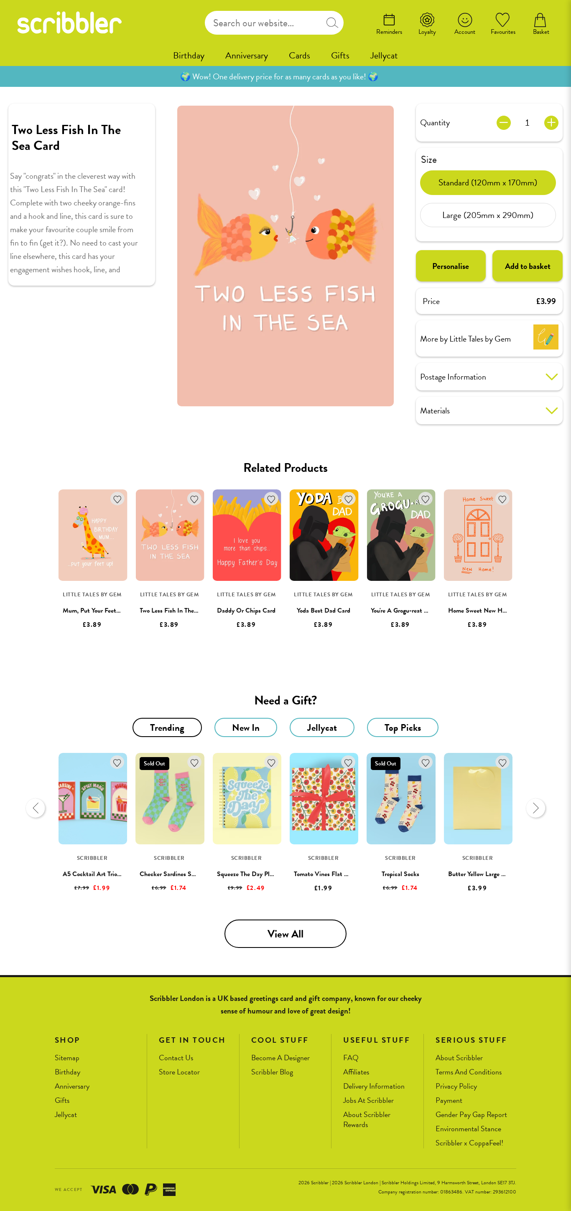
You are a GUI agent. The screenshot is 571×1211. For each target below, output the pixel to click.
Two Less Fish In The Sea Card (180, 611)
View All (285, 934)
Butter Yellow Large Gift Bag (486, 874)
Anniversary (246, 55)
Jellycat (384, 55)
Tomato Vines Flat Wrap (326, 874)
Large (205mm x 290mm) (487, 214)
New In (246, 727)
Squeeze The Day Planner (250, 874)
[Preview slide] (35, 808)
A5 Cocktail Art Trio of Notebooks (108, 874)
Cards (299, 55)
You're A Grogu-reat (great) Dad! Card (421, 611)
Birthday (188, 55)
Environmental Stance (468, 1129)
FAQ (351, 1058)
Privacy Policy (456, 1086)
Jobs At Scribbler (368, 1100)
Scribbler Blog (272, 1072)
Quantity (435, 122)
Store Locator (179, 1072)
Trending (167, 727)
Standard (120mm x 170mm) (487, 182)
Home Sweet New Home (480, 611)
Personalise (450, 266)
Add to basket (528, 266)
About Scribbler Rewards (366, 1120)
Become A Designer (280, 1058)
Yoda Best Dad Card (323, 611)
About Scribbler (459, 1058)
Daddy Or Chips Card (246, 611)
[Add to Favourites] (117, 498)
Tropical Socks (400, 874)
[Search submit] (332, 23)
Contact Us (176, 1058)
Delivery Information (374, 1086)
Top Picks (403, 727)
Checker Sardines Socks (171, 874)
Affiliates (356, 1072)
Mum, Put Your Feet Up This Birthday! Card (121, 611)
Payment (449, 1100)
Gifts (340, 55)
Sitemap (67, 1058)
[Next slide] (535, 808)
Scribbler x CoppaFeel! (469, 1143)
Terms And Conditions (469, 1072)
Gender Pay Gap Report (471, 1115)
